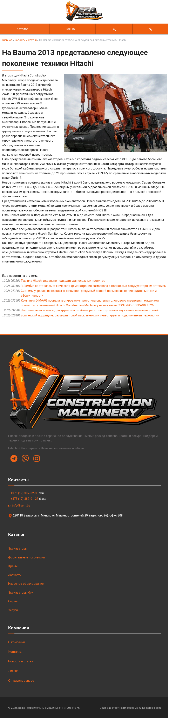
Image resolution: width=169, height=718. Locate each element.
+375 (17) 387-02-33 (24, 493)
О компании (16, 642)
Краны (13, 566)
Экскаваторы (17, 548)
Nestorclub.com (151, 707)
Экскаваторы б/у (20, 592)
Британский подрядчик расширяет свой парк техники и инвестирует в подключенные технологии (90, 315)
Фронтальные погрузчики (26, 557)
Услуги (13, 610)
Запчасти (14, 575)
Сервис (13, 601)
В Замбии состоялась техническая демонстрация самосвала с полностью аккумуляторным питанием (93, 286)
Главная (7, 40)
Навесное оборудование (26, 584)
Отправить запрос (21, 680)
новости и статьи (26, 40)
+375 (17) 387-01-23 (24, 499)
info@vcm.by (21, 505)
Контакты (15, 652)
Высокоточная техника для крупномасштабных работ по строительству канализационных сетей (89, 310)
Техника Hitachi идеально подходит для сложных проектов (63, 281)
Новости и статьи (20, 661)
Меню (71, 29)
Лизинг (13, 671)
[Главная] (84, 20)
